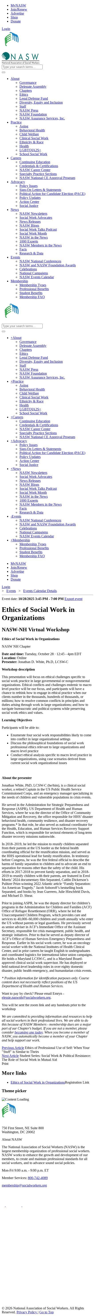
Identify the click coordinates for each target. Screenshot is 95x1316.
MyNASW (18, 5)
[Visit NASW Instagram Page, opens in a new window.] (43, 1288)
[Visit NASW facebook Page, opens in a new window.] (4, 1205)
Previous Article (13, 1048)
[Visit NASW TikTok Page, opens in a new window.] (9, 1304)
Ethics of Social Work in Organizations (38, 1082)
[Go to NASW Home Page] (34, 50)
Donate (16, 21)
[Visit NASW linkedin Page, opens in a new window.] (14, 1205)
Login (6, 29)
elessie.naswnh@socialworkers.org (26, 997)
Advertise (17, 13)
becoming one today (29, 1032)
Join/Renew (19, 9)
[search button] (3, 72)
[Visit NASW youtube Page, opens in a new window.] (30, 1205)
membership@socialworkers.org (24, 1185)
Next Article (10, 1056)
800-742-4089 (38, 1178)
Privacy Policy (27, 1312)
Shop (14, 17)
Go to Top (46, 1312)
